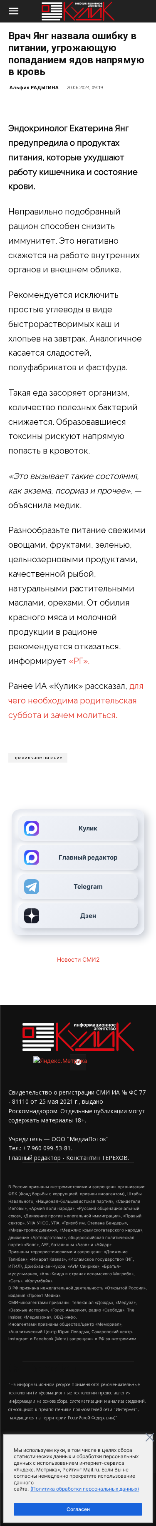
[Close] (150, 1437)
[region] (78, 1478)
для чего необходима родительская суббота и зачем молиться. (76, 700)
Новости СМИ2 (78, 959)
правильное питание (37, 758)
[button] (13, 11)
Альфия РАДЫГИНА (34, 87)
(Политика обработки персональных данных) (84, 1489)
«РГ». (78, 661)
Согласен (78, 1509)
